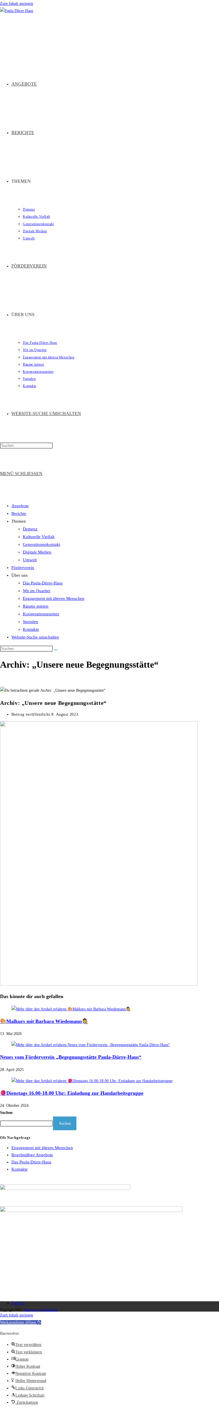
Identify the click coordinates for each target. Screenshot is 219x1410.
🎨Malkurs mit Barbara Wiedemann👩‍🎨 (44, 1021)
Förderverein (22, 567)
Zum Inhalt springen (16, 3)
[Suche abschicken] (56, 650)
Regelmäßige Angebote (32, 1155)
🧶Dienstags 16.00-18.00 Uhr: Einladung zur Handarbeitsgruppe (71, 1093)
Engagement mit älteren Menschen (53, 598)
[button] (20, 1322)
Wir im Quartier (36, 590)
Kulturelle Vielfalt (38, 536)
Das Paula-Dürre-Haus (43, 583)
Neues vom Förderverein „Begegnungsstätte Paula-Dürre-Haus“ (70, 1057)
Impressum (31, 1310)
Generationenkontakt (41, 544)
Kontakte (31, 629)
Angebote (20, 505)
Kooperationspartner (41, 614)
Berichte (18, 513)
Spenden (30, 621)
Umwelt (30, 560)
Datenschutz (49, 1310)
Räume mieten (35, 606)
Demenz (30, 529)
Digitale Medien (37, 552)
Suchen (6, 1112)
